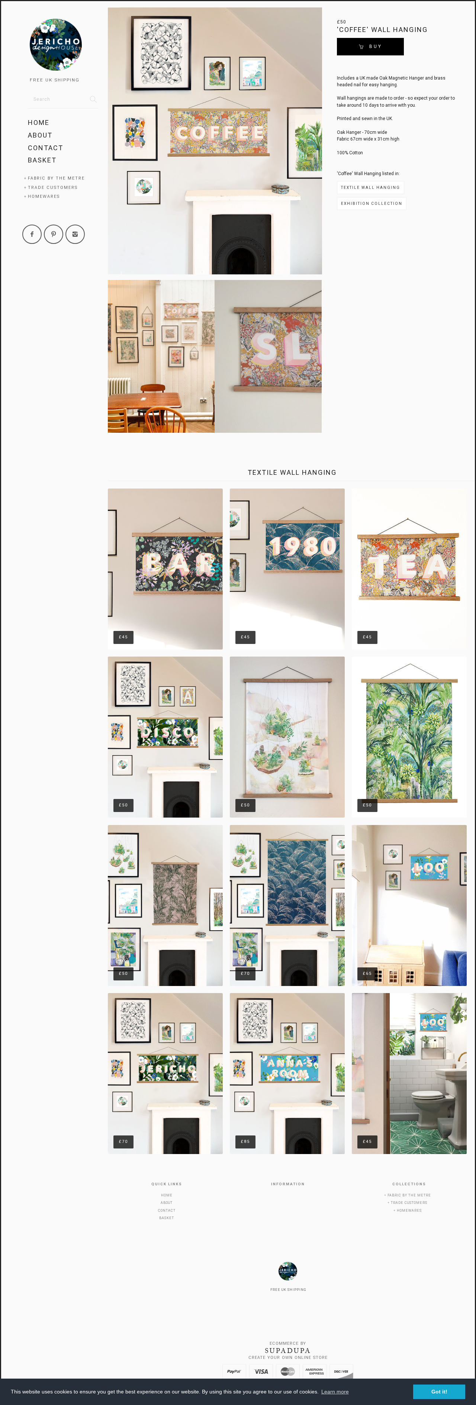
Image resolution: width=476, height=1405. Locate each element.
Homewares (44, 196)
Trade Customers (53, 187)
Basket (42, 160)
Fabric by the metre (56, 178)
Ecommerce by (288, 1343)
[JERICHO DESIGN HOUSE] (63, 46)
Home (38, 122)
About (40, 135)
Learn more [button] (335, 1392)
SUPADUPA (288, 1351)
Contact (45, 148)
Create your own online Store (288, 1357)
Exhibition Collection (371, 204)
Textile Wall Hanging (370, 188)
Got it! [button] (439, 1392)
